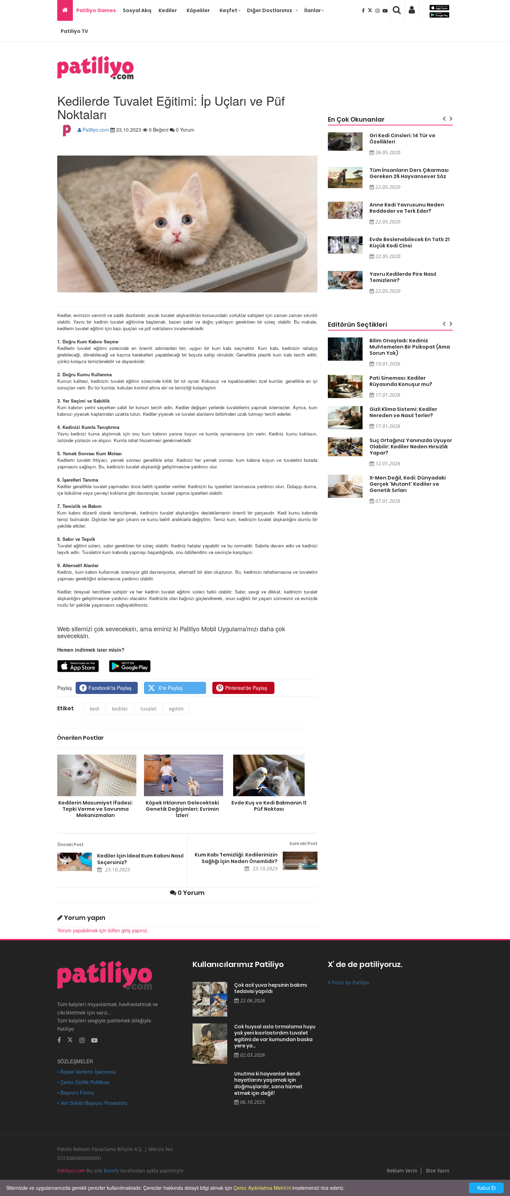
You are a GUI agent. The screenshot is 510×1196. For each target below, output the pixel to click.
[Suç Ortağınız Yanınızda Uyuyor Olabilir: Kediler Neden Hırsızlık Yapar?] (345, 446)
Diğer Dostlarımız (269, 10)
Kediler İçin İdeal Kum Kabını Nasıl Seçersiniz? (140, 858)
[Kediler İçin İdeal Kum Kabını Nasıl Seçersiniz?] (74, 862)
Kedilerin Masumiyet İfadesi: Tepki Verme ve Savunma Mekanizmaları (95, 808)
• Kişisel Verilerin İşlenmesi (86, 1071)
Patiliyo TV (74, 31)
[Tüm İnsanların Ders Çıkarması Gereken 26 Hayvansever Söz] (345, 177)
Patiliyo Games (96, 10)
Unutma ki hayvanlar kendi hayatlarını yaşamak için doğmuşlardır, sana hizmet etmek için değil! (268, 1083)
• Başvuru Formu (75, 1092)
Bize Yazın (437, 1170)
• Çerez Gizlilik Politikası (83, 1082)
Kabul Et (486, 1187)
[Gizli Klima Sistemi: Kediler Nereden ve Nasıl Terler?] (345, 417)
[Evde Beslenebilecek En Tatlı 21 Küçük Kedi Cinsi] (345, 245)
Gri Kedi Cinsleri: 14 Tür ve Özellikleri (402, 138)
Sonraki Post (303, 843)
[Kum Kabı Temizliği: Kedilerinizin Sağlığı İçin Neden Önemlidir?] (300, 861)
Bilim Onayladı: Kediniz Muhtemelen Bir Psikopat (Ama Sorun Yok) (409, 346)
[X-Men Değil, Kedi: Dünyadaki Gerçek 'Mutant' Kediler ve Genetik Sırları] (345, 486)
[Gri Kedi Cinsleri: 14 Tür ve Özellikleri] (345, 141)
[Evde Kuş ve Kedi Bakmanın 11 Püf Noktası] (269, 775)
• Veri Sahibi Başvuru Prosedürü (92, 1102)
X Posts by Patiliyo (348, 982)
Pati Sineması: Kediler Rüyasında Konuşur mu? (400, 381)
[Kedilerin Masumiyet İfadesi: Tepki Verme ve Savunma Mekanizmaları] (95, 775)
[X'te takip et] (70, 1039)
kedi (95, 708)
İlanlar (312, 10)
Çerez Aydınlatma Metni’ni (262, 1187)
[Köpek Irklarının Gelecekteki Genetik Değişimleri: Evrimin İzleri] (182, 775)
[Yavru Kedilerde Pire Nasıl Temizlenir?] (345, 280)
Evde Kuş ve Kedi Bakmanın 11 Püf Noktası (268, 805)
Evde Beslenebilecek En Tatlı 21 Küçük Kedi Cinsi (409, 242)
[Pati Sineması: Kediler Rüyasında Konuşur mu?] (345, 386)
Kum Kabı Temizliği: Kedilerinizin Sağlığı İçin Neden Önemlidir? (236, 858)
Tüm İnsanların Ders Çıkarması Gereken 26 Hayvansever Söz (409, 173)
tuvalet (148, 708)
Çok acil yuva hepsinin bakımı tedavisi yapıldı (270, 988)
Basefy (111, 1170)
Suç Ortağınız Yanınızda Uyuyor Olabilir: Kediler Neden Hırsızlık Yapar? (410, 446)
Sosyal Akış (137, 10)
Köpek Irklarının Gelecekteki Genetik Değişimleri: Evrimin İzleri (182, 808)
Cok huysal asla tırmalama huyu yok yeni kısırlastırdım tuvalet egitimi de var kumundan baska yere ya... (274, 1036)
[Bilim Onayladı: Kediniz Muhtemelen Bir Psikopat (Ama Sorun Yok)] (345, 349)
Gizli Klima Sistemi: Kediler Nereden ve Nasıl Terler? (403, 412)
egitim (176, 708)
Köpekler (198, 10)
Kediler (168, 10)
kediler (120, 708)
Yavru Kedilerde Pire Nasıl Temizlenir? (402, 277)
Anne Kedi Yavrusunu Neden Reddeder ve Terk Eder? (406, 208)
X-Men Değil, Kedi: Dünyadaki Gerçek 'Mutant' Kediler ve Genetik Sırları (407, 484)
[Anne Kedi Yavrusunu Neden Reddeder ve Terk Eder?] (345, 210)
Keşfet (228, 10)
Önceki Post (70, 844)
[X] (371, 10)
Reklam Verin (402, 1170)
